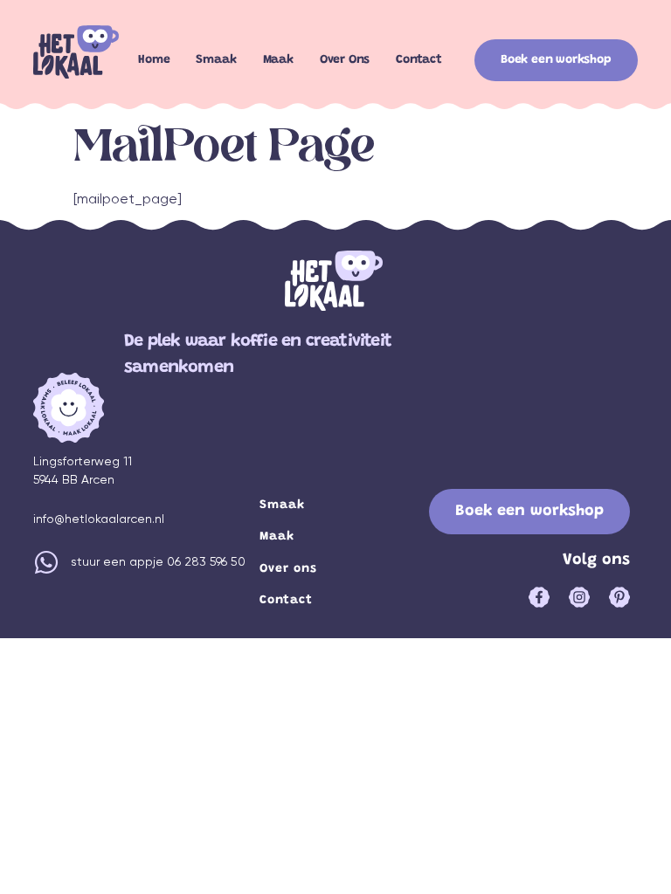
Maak (278, 60)
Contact (419, 60)
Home (153, 60)
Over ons (345, 60)
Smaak (216, 60)
